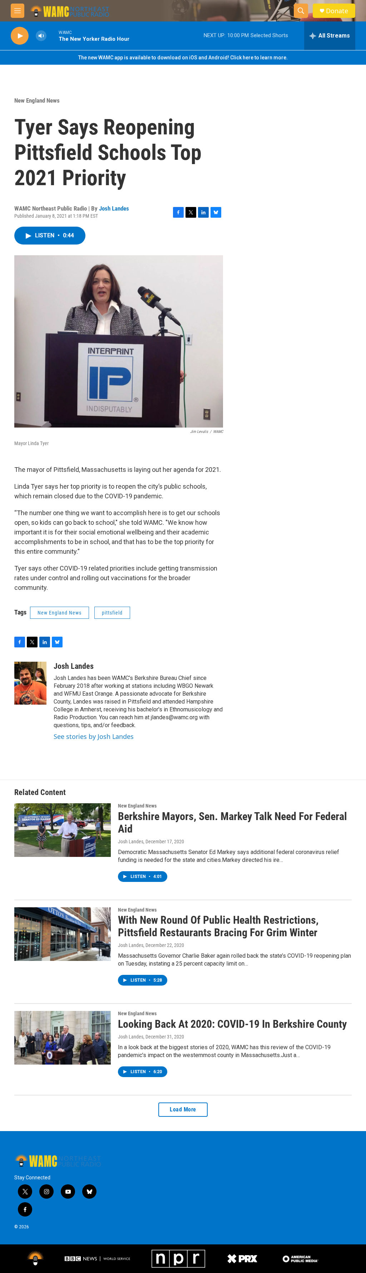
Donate (337, 11)
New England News (37, 100)
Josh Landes (114, 208)
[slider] (52, 35)
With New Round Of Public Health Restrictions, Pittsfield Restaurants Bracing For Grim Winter (218, 926)
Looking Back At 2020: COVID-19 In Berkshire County (232, 1024)
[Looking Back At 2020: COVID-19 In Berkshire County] (62, 1038)
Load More (183, 1109)
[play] (19, 36)
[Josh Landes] (30, 683)
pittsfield (112, 613)
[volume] (41, 36)
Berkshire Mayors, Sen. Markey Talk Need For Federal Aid (232, 822)
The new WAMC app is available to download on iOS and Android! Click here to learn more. (183, 57)
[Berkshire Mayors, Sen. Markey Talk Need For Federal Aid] (62, 830)
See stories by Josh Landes (94, 736)
